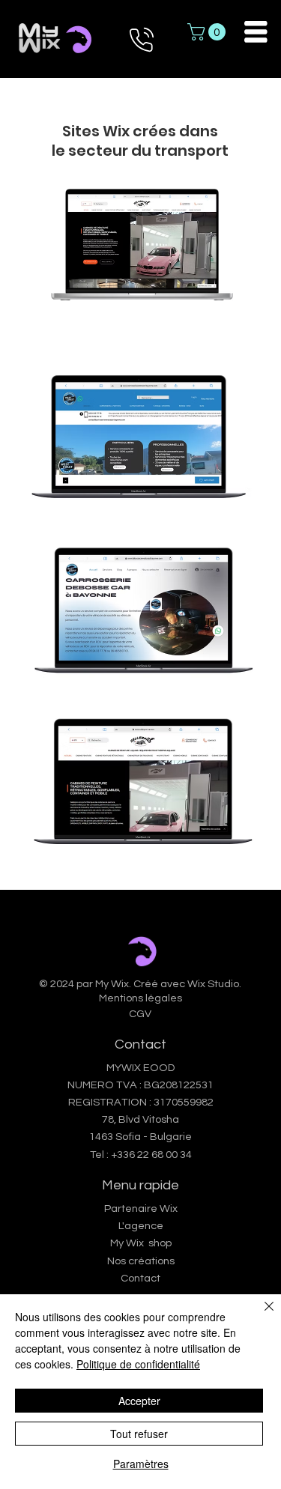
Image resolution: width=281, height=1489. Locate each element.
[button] (208, 31)
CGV (140, 1013)
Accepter (139, 1400)
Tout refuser (139, 1433)
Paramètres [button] (141, 1463)
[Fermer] (260, 1315)
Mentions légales (140, 998)
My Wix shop (141, 1243)
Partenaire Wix (141, 1208)
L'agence (140, 1225)
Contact (140, 1278)
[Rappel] (140, 39)
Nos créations (141, 1261)
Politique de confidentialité (138, 1363)
